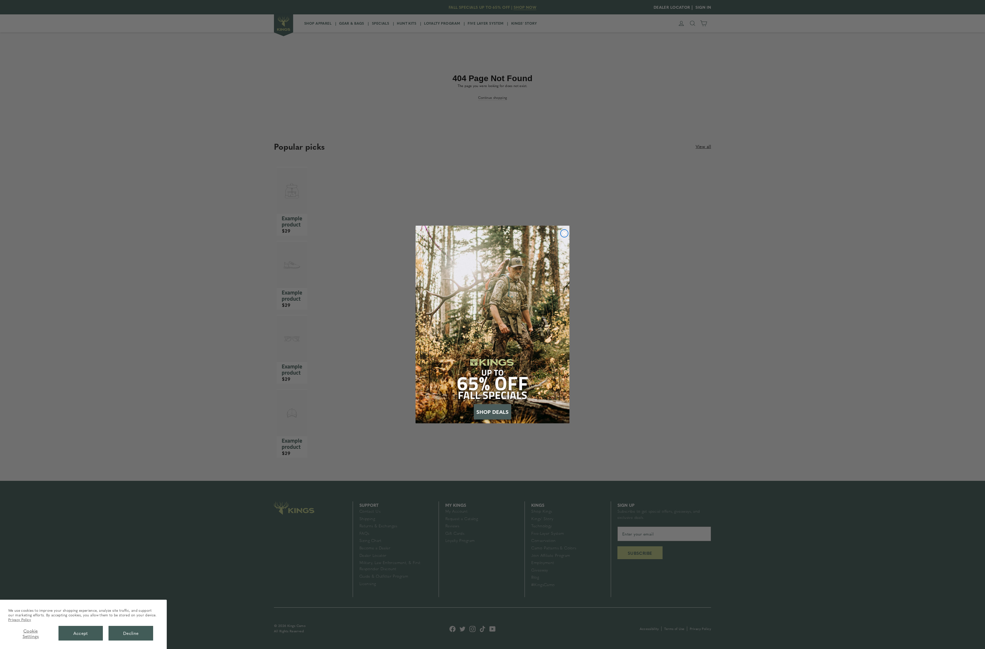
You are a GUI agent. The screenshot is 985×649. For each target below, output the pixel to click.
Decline (131, 633)
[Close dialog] (564, 233)
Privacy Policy (19, 619)
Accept (80, 633)
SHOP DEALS (492, 411)
